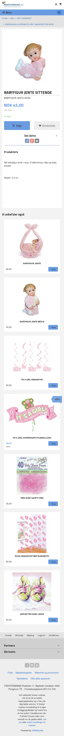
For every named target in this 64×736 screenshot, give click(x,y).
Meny (8, 12)
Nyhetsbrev (22, 678)
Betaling (30, 635)
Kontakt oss (54, 635)
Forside (4, 18)
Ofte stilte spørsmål (40, 678)
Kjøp (19, 126)
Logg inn (41, 635)
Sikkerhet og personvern (47, 672)
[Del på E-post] (37, 141)
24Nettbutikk (37, 730)
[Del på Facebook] (27, 141)
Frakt (10, 672)
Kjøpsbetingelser (24, 672)
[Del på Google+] (32, 141)
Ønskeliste (48, 126)
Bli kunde (19, 635)
